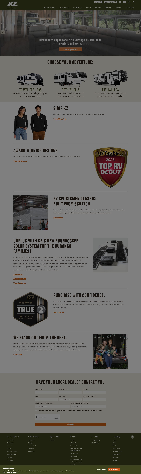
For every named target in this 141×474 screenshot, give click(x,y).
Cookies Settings (101, 469)
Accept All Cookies (114, 469)
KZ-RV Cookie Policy (11, 472)
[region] (70, 469)
